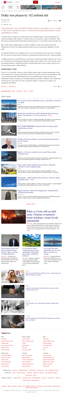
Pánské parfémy (35, 380)
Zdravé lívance (4, 359)
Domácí (19, 117)
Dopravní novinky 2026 (48, 359)
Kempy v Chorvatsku (27, 355)
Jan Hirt (24, 343)
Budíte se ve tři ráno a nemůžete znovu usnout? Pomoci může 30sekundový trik (37, 153)
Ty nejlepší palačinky (6, 355)
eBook (51, 20)
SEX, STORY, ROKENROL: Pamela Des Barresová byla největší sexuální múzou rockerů (38, 127)
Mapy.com (14, 370)
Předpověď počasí (23, 370)
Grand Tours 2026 (26, 349)
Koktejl (19, 104)
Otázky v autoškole (47, 364)
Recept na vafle (5, 364)
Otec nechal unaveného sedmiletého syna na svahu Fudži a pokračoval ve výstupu (39, 101)
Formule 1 (45, 347)
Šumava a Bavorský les (27, 359)
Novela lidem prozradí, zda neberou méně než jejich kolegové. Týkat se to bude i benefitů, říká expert (9, 251)
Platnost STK (46, 366)
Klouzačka (41, 372)
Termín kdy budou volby (7, 345)
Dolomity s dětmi (26, 366)
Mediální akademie (30, 386)
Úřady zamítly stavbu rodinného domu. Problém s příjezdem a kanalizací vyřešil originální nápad (36, 166)
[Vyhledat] (35, 2)
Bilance (26, 91)
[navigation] (2, 2)
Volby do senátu (5, 347)
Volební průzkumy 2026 (7, 341)
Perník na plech (5, 366)
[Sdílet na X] (61, 86)
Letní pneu (44, 377)
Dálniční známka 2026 (48, 357)
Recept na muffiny (5, 357)
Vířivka (34, 375)
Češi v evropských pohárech (52, 370)
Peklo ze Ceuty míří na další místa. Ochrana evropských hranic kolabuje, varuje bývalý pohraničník (42, 215)
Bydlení (19, 168)
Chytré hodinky (26, 380)
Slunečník (35, 372)
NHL (44, 349)
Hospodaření (19, 91)
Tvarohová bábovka (6, 361)
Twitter (9, 386)
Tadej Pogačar (25, 345)
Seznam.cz (58, 2)
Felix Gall (24, 347)
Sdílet (56, 20)
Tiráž (24, 386)
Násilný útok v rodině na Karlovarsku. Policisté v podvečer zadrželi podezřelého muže (39, 179)
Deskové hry (51, 377)
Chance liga (46, 339)
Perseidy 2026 (32, 370)
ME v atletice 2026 (47, 345)
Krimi (19, 181)
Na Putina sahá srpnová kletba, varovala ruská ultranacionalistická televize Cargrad (38, 140)
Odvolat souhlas (56, 386)
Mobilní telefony (17, 377)
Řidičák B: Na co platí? (48, 361)
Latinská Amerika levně (27, 364)
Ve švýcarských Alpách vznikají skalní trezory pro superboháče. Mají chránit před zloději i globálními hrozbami (30, 252)
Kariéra (19, 386)
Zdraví (19, 156)
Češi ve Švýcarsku (26, 361)
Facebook (4, 386)
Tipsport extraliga (47, 343)
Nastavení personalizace (31, 387)
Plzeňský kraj (20, 194)
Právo (2, 20)
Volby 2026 (4, 339)
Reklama (14, 386)
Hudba (19, 130)
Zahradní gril (29, 375)
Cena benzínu (40, 370)
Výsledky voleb (4, 343)
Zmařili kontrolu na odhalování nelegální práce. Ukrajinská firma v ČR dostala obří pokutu (38, 191)
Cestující (31, 91)
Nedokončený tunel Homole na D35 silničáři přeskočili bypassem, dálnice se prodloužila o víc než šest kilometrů (38, 114)
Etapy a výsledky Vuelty (27, 341)
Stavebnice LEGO (26, 377)
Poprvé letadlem (26, 357)
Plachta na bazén (21, 372)
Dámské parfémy (36, 377)
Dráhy (13, 91)
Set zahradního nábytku (51, 372)
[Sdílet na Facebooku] (58, 86)
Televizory (58, 377)
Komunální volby (5, 349)
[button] (9, 105)
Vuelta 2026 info (26, 339)
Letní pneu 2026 (47, 355)
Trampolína (29, 372)
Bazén (14, 372)
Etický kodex (40, 386)
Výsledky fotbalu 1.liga (48, 341)
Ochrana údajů (47, 386)
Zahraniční (20, 143)
